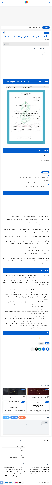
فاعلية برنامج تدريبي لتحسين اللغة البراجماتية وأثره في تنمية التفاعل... (33, 177)
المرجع (37, 482)
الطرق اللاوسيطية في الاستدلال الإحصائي (32, 27)
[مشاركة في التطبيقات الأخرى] (32, 349)
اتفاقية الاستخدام (20, 446)
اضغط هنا (36, 338)
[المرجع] (26, 3)
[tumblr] (10, 482)
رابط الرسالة (44, 56)
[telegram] (12, 482)
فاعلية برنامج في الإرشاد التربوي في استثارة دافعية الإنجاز (35, 48)
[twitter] (20, 482)
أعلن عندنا (22, 455)
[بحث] (2, 3)
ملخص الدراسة (44, 52)
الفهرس (22, 452)
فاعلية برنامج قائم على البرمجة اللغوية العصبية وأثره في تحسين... (34, 187)
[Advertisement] (26, 16)
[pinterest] (17, 482)
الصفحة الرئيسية (20, 444)
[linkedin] (7, 482)
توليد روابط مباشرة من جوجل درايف (17, 457)
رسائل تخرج (47, 33)
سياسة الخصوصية (20, 448)
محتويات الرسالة (43, 54)
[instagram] (15, 482)
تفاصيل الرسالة (44, 50)
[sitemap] (5, 482)
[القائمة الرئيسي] (50, 3)
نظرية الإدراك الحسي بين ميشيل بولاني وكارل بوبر (37, 182)
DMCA (22, 450)
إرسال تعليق (44, 423)
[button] (43, 349)
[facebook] (22, 482)
